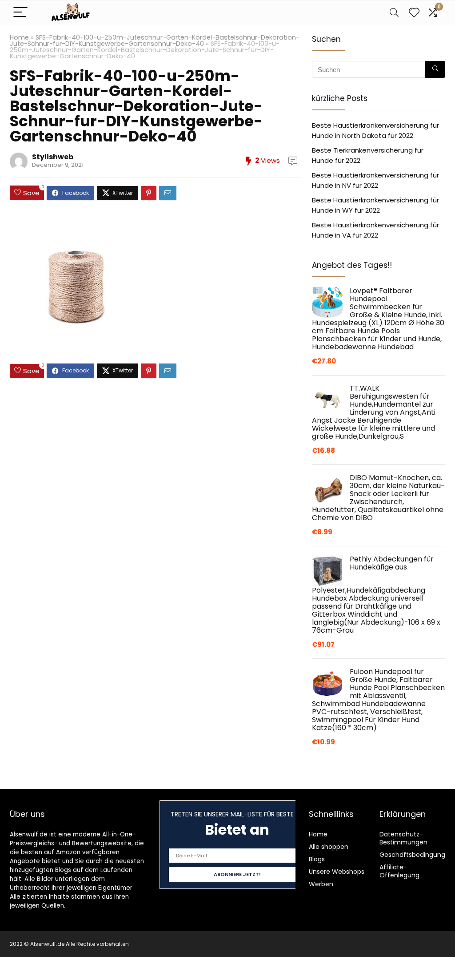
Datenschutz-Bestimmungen (403, 838)
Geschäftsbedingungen (416, 854)
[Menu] (20, 12)
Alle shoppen (328, 846)
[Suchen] (435, 69)
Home (19, 37)
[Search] (394, 12)
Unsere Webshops (336, 871)
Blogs (317, 859)
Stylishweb (52, 157)
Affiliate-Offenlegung (399, 871)
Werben (321, 884)
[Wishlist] (414, 12)
